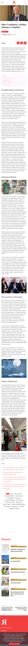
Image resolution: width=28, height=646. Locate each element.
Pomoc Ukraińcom (6, 84)
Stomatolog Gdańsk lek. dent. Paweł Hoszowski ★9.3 (17, 593)
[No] (26, 639)
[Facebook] (18, 42)
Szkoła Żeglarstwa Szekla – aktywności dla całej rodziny (21, 609)
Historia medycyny (19, 495)
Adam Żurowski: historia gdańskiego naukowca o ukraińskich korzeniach (7, 609)
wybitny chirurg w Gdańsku (14, 508)
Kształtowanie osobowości (7, 78)
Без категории (14, 545)
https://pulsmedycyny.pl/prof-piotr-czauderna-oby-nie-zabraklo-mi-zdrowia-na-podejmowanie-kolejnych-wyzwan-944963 (14, 486)
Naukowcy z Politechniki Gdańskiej (18, 504)
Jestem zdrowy (4, 31)
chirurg (10, 159)
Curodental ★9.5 (15, 561)
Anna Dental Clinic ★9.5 (18, 572)
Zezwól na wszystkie (14, 643)
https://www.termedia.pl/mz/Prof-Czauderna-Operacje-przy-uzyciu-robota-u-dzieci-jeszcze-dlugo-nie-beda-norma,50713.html (14, 479)
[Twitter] (21, 42)
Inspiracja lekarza (5, 80)
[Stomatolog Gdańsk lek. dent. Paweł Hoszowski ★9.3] (5, 591)
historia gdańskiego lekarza (10, 495)
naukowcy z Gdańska (7, 504)
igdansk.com (21, 71)
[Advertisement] (14, 522)
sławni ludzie (21, 506)
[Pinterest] (25, 42)
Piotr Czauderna (7, 506)
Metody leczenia (19, 502)
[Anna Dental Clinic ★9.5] (5, 570)
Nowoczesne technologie (7, 82)
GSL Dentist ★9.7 (16, 583)
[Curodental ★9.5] (5, 559)
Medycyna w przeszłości (10, 502)
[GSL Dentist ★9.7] (5, 581)
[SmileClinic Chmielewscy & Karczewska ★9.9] (5, 548)
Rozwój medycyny (14, 506)
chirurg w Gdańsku (17, 493)
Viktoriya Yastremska (7, 34)
